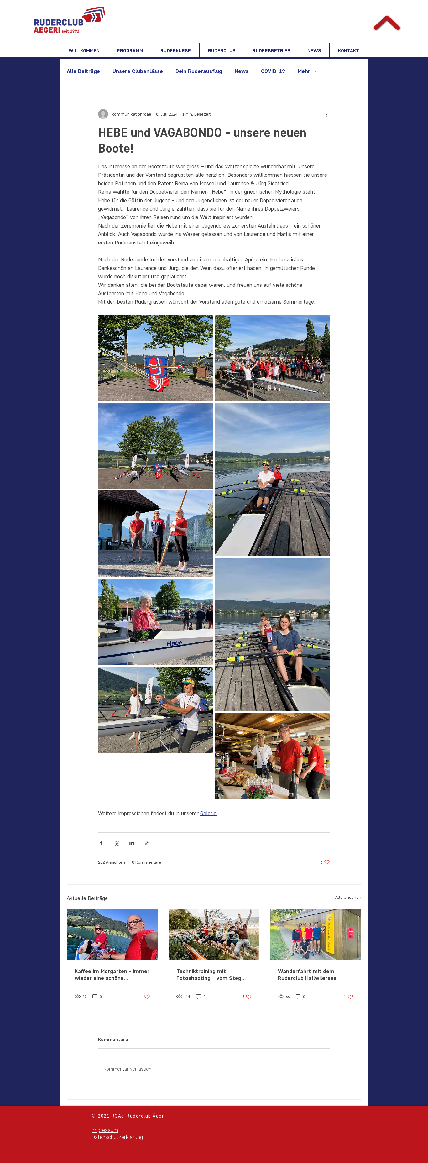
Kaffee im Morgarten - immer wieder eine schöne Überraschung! (112, 975)
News (241, 71)
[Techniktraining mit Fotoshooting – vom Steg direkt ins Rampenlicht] (214, 934)
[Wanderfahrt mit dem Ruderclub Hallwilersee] (315, 934)
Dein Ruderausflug (198, 71)
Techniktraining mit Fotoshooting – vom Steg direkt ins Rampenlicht (208, 975)
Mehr (304, 71)
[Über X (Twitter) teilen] (116, 843)
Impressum (105, 1130)
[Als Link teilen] (147, 843)
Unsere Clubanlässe (137, 71)
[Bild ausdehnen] (155, 358)
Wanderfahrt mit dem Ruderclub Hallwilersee (307, 975)
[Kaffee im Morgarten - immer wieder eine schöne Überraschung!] (112, 934)
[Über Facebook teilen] (101, 843)
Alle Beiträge (83, 71)
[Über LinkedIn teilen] (132, 843)
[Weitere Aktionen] (326, 114)
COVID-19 (273, 71)
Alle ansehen (348, 897)
